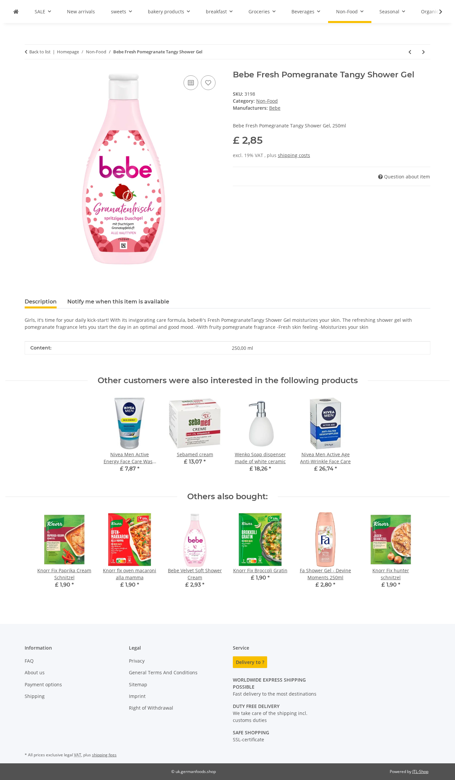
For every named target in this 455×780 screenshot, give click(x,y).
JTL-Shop (420, 771)
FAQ (29, 661)
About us (35, 672)
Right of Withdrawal (151, 708)
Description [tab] (41, 301)
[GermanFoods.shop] (16, 11)
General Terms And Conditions (163, 672)
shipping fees (104, 755)
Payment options (43, 684)
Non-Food (267, 101)
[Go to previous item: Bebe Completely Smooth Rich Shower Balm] (410, 52)
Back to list (40, 52)
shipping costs (294, 155)
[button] (436, 12)
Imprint (137, 696)
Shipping (35, 696)
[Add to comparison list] (191, 82)
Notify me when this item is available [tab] (118, 301)
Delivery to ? (250, 662)
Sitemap (138, 684)
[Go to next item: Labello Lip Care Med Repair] (423, 52)
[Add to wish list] (208, 82)
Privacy (137, 661)
